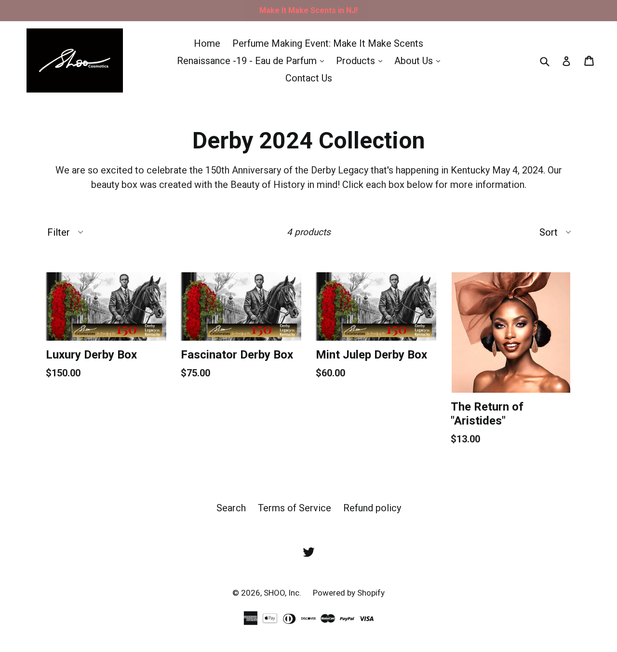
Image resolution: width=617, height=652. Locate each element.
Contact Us (308, 78)
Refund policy (372, 508)
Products (361, 60)
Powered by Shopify (349, 593)
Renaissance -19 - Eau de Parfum (253, 60)
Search (231, 508)
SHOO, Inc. (283, 593)
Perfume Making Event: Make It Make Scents (327, 43)
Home (207, 43)
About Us (419, 60)
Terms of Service (294, 508)
